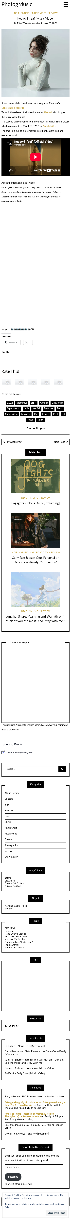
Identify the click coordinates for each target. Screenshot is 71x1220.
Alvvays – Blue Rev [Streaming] (33, 1134)
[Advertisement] (29, 986)
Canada (44, 403)
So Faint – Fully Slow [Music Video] (25, 1073)
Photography (11, 845)
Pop (36, 414)
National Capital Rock (16, 906)
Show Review (11, 857)
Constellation (49, 126)
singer (31, 420)
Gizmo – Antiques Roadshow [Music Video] (29, 1068)
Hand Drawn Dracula (15, 934)
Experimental (13, 408)
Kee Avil (48, 112)
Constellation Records (12, 108)
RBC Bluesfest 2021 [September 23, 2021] (43, 1097)
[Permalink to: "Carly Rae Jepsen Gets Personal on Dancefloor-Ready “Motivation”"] (35, 530)
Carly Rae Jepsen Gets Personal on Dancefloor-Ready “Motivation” (35, 1053)
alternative (22, 403)
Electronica (57, 403)
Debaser (9, 931)
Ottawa (8, 839)
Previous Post (14, 442)
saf (63, 414)
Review (53, 13)
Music (25, 13)
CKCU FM (10, 881)
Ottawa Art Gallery (14, 883)
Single (40, 420)
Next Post (59, 442)
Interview (9, 810)
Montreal (48, 408)
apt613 (8, 878)
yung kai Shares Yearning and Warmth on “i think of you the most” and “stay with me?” (34, 1061)
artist (33, 403)
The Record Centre (14, 948)
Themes (9, 909)
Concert (9, 799)
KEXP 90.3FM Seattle (16, 937)
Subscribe (13, 1177)
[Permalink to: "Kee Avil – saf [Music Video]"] (35, 63)
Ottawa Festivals (13, 886)
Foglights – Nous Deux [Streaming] (35, 503)
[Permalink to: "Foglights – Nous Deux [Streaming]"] (35, 476)
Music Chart (11, 828)
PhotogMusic (16, 4)
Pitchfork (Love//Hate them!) (19, 942)
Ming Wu (21, 23)
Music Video (39, 13)
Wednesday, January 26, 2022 (43, 23)
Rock (55, 414)
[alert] (35, 752)
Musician (25, 414)
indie (16, 13)
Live (7, 816)
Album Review (12, 793)
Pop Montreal (11, 945)
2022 (10, 403)
